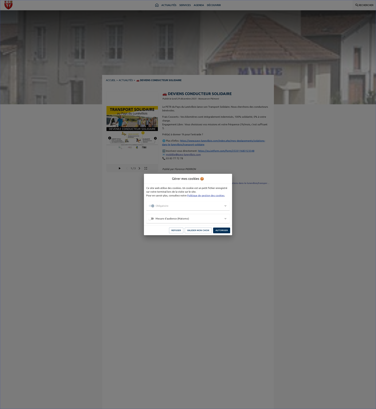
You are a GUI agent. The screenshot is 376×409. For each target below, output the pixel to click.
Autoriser (221, 230)
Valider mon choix (198, 230)
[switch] (150, 218)
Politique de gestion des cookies (205, 195)
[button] (188, 205)
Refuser (176, 230)
